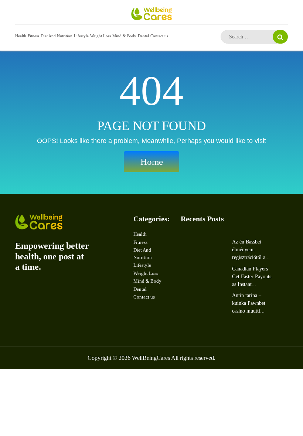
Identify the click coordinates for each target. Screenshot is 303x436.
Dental (143, 36)
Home (151, 162)
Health (20, 36)
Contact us (159, 36)
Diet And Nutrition (56, 36)
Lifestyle (81, 36)
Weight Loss (100, 36)
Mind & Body (124, 36)
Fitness (33, 36)
